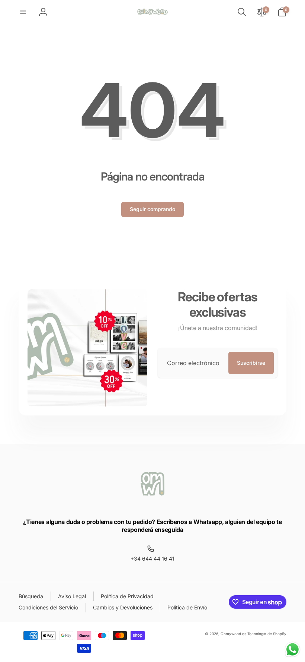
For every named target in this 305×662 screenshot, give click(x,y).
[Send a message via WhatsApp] (292, 649)
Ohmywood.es (233, 633)
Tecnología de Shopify (266, 633)
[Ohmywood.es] (152, 502)
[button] (23, 12)
